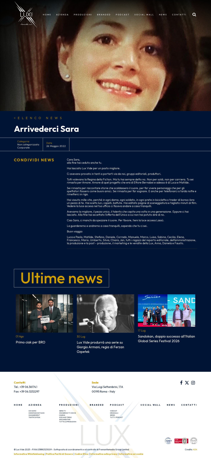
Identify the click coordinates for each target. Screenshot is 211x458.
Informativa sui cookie (131, 454)
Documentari (64, 420)
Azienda (62, 14)
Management (34, 415)
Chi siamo (32, 411)
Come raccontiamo (36, 413)
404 (195, 449)
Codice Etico (81, 454)
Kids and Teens (65, 417)
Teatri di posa (34, 417)
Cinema (62, 415)
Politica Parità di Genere (59, 454)
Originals (114, 413)
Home (47, 14)
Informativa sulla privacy (103, 454)
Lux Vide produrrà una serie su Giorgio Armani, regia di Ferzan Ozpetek (100, 347)
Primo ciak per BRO (30, 342)
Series (112, 415)
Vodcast (113, 411)
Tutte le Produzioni (67, 422)
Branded (104, 14)
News (163, 14)
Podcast (123, 14)
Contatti (179, 14)
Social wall (144, 14)
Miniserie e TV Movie (67, 413)
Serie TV (62, 411)
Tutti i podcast (116, 417)
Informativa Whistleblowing (29, 454)
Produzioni (83, 14)
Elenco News (39, 118)
